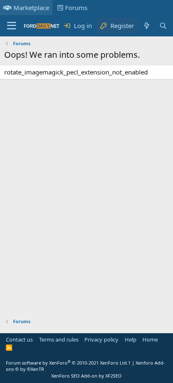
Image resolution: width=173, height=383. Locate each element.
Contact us (19, 339)
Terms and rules (59, 339)
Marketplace (31, 7)
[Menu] (11, 25)
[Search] (163, 25)
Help (130, 339)
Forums (76, 7)
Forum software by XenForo (67, 363)
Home (150, 339)
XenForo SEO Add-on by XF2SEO (86, 376)
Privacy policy (101, 339)
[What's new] (146, 25)
